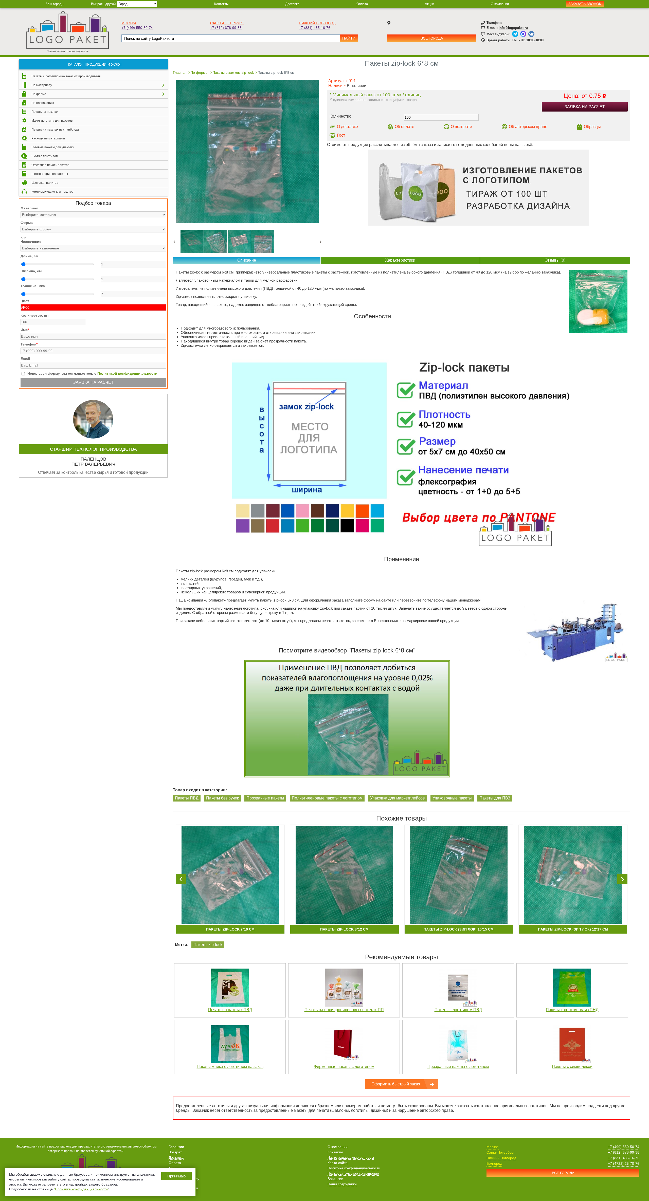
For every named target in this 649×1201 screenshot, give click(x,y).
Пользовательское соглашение (353, 1173)
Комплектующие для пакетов (52, 191)
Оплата (362, 4)
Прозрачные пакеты (265, 798)
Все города (432, 38)
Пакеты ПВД (187, 798)
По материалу (41, 85)
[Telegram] (515, 34)
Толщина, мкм (33, 286)
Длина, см (29, 256)
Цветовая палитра (44, 183)
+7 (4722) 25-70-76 (623, 1163)
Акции (429, 4)
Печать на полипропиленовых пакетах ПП (344, 1010)
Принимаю (176, 1176)
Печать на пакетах (44, 112)
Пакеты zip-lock (207, 944)
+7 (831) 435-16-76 (314, 28)
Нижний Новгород (317, 23)
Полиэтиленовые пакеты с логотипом (327, 798)
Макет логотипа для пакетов (52, 120)
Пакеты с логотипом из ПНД (572, 1010)
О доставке (347, 126)
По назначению (42, 103)
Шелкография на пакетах (49, 174)
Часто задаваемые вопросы (351, 1157)
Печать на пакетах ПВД (230, 1010)
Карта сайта (338, 1163)
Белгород (494, 1163)
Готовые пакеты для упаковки (52, 147)
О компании (500, 4)
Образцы (592, 126)
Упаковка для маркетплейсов (397, 798)
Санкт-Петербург (227, 23)
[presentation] (181, 879)
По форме (38, 94)
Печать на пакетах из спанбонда (55, 129)
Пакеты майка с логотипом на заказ (230, 1066)
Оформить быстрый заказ (395, 1084)
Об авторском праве (528, 126)
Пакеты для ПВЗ (494, 798)
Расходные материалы (48, 138)
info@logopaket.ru (513, 28)
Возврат (175, 1152)
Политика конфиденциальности (354, 1168)
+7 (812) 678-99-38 (226, 28)
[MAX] (523, 34)
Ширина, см (31, 271)
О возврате (461, 126)
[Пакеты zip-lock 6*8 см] (247, 222)
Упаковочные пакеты (452, 798)
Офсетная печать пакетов (50, 165)
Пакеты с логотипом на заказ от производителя (66, 76)
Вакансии (335, 1179)
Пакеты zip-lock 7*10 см (230, 929)
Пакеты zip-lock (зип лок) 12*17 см (573, 929)
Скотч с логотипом (44, 156)
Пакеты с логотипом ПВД (458, 1010)
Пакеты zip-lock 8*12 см (344, 929)
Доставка (292, 4)
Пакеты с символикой (572, 1066)
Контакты (221, 4)
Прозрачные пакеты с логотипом (458, 1066)
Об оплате (404, 126)
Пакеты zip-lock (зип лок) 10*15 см (459, 929)
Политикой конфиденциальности (127, 373)
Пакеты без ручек (222, 798)
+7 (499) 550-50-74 (137, 28)
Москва (128, 23)
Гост (341, 135)
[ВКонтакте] (531, 34)
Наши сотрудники (342, 1184)
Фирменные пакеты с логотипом (344, 1066)
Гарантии (176, 1147)
